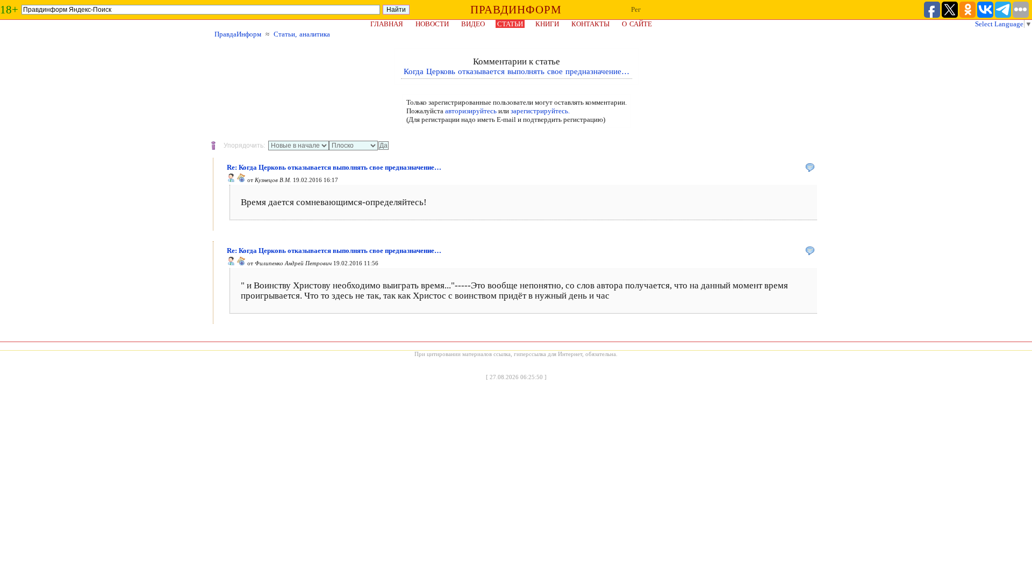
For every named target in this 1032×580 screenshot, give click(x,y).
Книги (547, 24)
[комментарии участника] (241, 180)
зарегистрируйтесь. (540, 111)
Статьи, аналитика (302, 34)
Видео (473, 24)
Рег (636, 9)
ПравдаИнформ (237, 34)
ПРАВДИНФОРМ (516, 9)
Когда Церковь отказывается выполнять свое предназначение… (516, 71)
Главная (386, 24)
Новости (432, 24)
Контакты (590, 24)
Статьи (510, 24)
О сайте (637, 24)
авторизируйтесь (471, 111)
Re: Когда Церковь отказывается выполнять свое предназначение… (334, 167)
